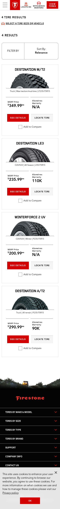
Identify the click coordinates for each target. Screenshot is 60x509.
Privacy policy (10, 493)
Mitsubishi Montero (39, 7)
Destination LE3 (30, 143)
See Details (18, 118)
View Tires (52, 5)
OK (30, 501)
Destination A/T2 (30, 291)
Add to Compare (33, 127)
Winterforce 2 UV (30, 217)
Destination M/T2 (30, 69)
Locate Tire (42, 118)
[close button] (56, 472)
